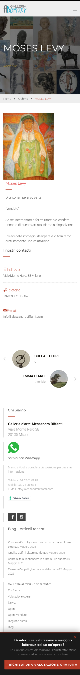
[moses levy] (28, 146)
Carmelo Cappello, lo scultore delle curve (33, 569)
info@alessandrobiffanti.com (23, 316)
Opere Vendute (17, 614)
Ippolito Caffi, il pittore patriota (26, 552)
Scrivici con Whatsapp (24, 458)
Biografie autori (17, 621)
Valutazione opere (19, 596)
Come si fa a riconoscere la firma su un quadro (37, 559)
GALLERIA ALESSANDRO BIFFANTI (30, 584)
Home (7, 98)
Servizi (12, 602)
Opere (12, 608)
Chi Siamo (14, 590)
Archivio (23, 98)
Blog (11, 627)
